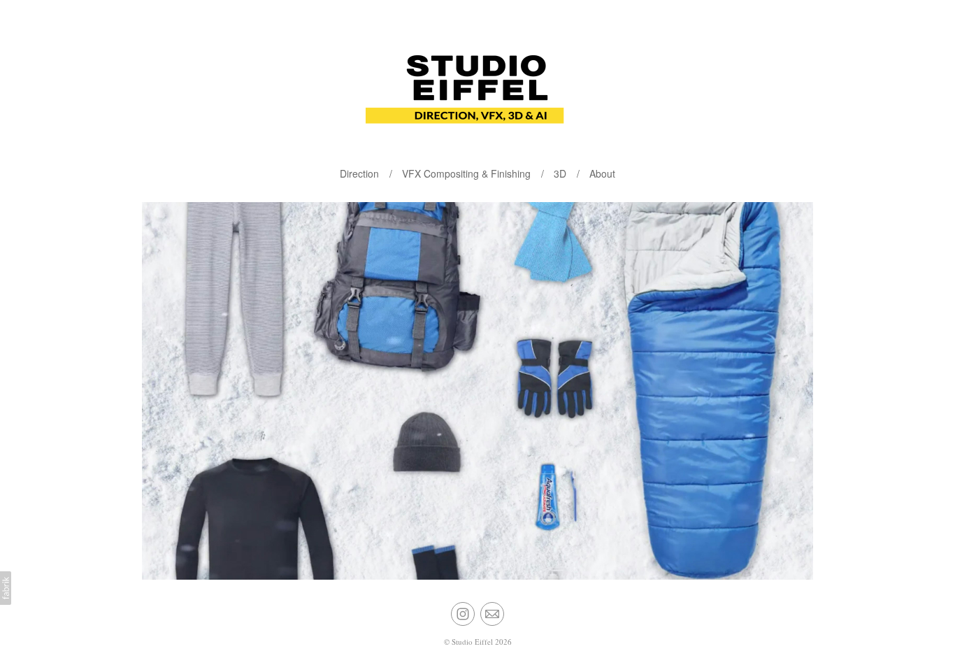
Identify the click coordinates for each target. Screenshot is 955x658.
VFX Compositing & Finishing (466, 173)
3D (560, 173)
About (602, 173)
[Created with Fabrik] (5, 588)
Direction (359, 173)
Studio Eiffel (472, 641)
